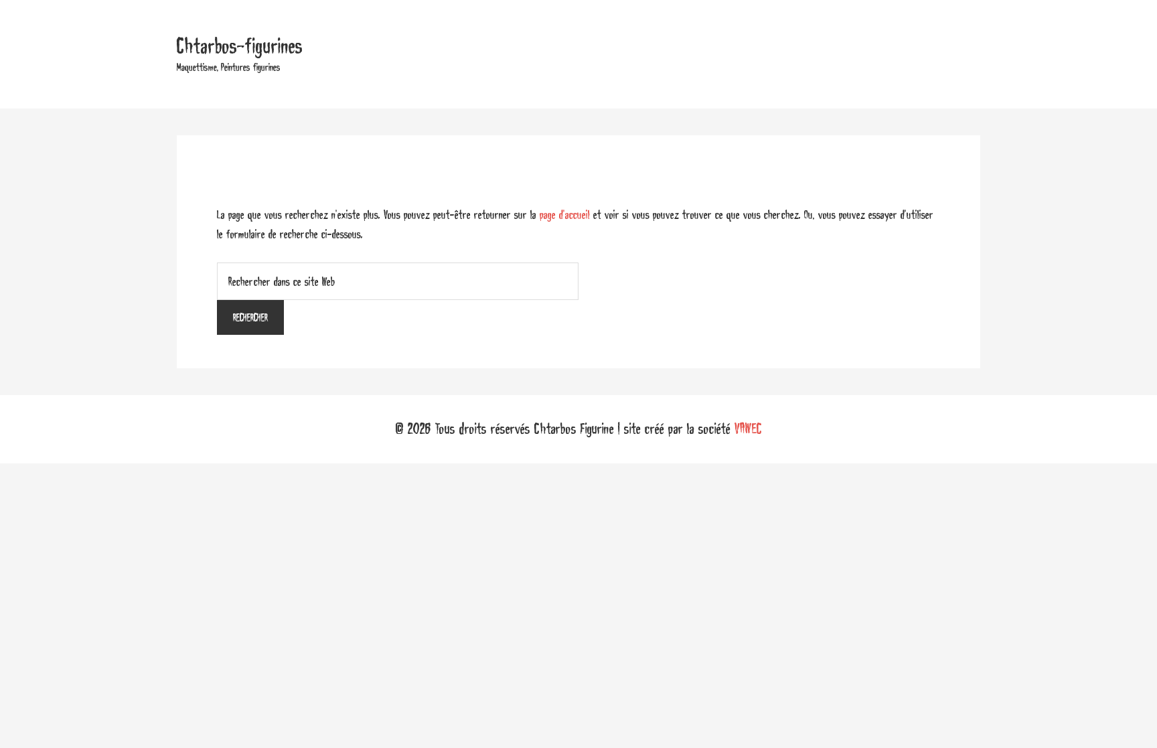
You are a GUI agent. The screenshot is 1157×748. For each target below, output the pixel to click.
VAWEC (748, 428)
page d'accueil (565, 214)
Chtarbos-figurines (240, 46)
